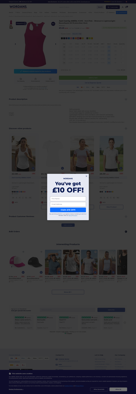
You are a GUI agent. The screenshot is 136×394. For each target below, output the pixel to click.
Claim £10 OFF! (68, 210)
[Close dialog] (86, 176)
